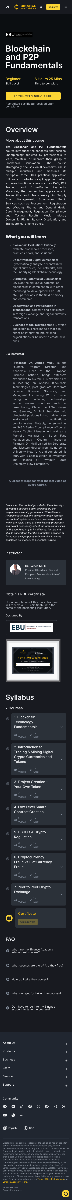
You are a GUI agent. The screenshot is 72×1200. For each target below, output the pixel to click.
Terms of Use (43, 1179)
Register (53, 6)
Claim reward (27, 921)
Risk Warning (57, 1179)
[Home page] (25, 7)
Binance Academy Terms (15, 1181)
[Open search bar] (40, 7)
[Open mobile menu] (65, 7)
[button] (65, 7)
